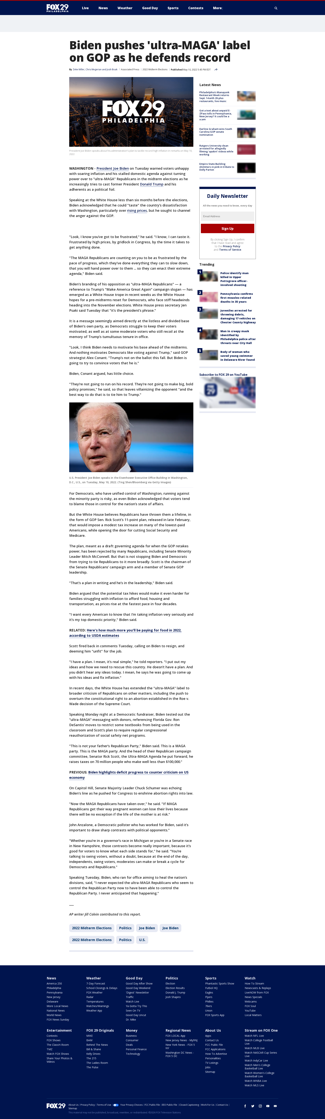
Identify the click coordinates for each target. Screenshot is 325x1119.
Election (170, 983)
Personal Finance (136, 1049)
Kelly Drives (93, 1053)
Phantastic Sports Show (219, 983)
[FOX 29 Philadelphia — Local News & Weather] (59, 8)
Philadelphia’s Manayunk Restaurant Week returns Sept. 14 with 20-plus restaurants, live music (214, 97)
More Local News (57, 1006)
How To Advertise (216, 1053)
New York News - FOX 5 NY (180, 1046)
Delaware (52, 1001)
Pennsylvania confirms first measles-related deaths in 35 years (236, 297)
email (275, 1106)
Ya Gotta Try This (136, 1006)
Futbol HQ (211, 988)
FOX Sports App (214, 1015)
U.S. (142, 940)
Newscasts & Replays (258, 988)
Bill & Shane (93, 1049)
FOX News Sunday (58, 1019)
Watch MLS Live (254, 1085)
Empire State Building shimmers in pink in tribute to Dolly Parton (216, 166)
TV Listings (211, 1063)
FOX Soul (250, 1006)
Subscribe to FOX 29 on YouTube (223, 375)
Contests (52, 1035)
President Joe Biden (112, 168)
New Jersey (53, 997)
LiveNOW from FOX (257, 992)
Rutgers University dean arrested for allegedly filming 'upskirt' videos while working (216, 150)
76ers (208, 1006)
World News (54, 1015)
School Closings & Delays (101, 988)
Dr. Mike (131, 1019)
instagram (260, 1106)
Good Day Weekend (138, 988)
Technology (133, 1053)
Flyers (208, 997)
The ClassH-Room (58, 1044)
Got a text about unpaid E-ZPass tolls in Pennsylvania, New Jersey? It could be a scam (215, 115)
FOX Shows (54, 1040)
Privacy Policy (231, 246)
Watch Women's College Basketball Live (259, 1074)
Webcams (251, 1001)
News (51, 978)
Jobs (207, 1067)
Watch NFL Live (254, 1035)
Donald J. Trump (175, 992)
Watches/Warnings (97, 1006)
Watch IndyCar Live (256, 1060)
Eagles (209, 992)
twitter (253, 1106)
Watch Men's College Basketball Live (257, 1066)
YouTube (250, 1010)
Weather (93, 978)
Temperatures (95, 1001)
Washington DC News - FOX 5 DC (180, 1054)
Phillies (209, 1001)
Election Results (175, 988)
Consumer (132, 1040)
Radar (89, 997)
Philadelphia (54, 988)
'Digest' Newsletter (137, 992)
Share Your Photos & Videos (59, 1059)
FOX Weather (94, 992)
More (217, 8)
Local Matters (253, 1015)
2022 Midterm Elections (155, 69)
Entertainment (59, 1030)
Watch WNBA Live (256, 1081)
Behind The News (97, 1044)
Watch (250, 978)
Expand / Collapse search (276, 8)
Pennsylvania (54, 992)
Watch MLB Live (255, 1048)
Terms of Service (230, 249)
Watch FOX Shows (58, 1053)
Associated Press (130, 69)
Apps (208, 1035)
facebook (245, 1106)
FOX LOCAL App (175, 1035)
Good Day (134, 978)
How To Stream (254, 983)
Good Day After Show (139, 983)
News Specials (253, 997)
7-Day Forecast (95, 983)
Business (131, 1035)
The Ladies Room (97, 1063)
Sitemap (210, 1072)
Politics (125, 928)
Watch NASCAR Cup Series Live (261, 1054)
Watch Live (132, 1001)
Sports (210, 978)
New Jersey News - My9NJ (181, 1040)
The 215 (91, 1058)
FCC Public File (214, 1044)
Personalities (213, 1058)
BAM (89, 1040)
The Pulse (92, 1067)
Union (208, 1010)
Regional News (178, 1030)
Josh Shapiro (173, 997)
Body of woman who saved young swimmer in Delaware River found (237, 355)
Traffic (130, 997)
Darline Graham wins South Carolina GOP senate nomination (215, 131)
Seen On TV (133, 1010)
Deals (129, 1044)
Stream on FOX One (261, 1030)
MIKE (89, 1035)
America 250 (54, 983)
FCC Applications (215, 1049)
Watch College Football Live (259, 1041)
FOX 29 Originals (100, 1030)
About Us (213, 1030)
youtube (268, 1106)
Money (131, 1030)
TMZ (49, 1049)
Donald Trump (151, 184)
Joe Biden (147, 928)
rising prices (137, 210)
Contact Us (212, 1040)
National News (56, 1010)
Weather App (94, 1010)
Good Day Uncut (136, 1015)
